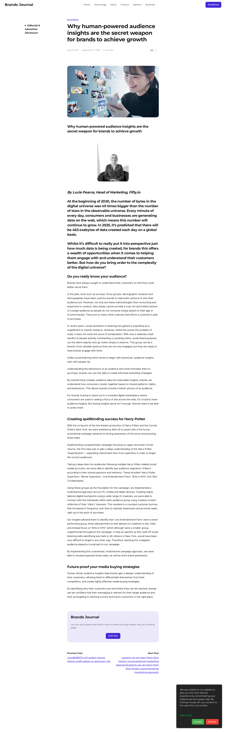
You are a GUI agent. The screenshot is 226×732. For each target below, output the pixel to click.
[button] (156, 50)
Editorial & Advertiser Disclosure (32, 29)
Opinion (137, 4)
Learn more (186, 715)
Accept (198, 721)
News (113, 4)
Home (87, 4)
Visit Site (113, 636)
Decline (212, 721)
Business (150, 4)
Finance (125, 4)
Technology (100, 4)
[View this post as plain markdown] (152, 50)
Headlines (213, 4)
